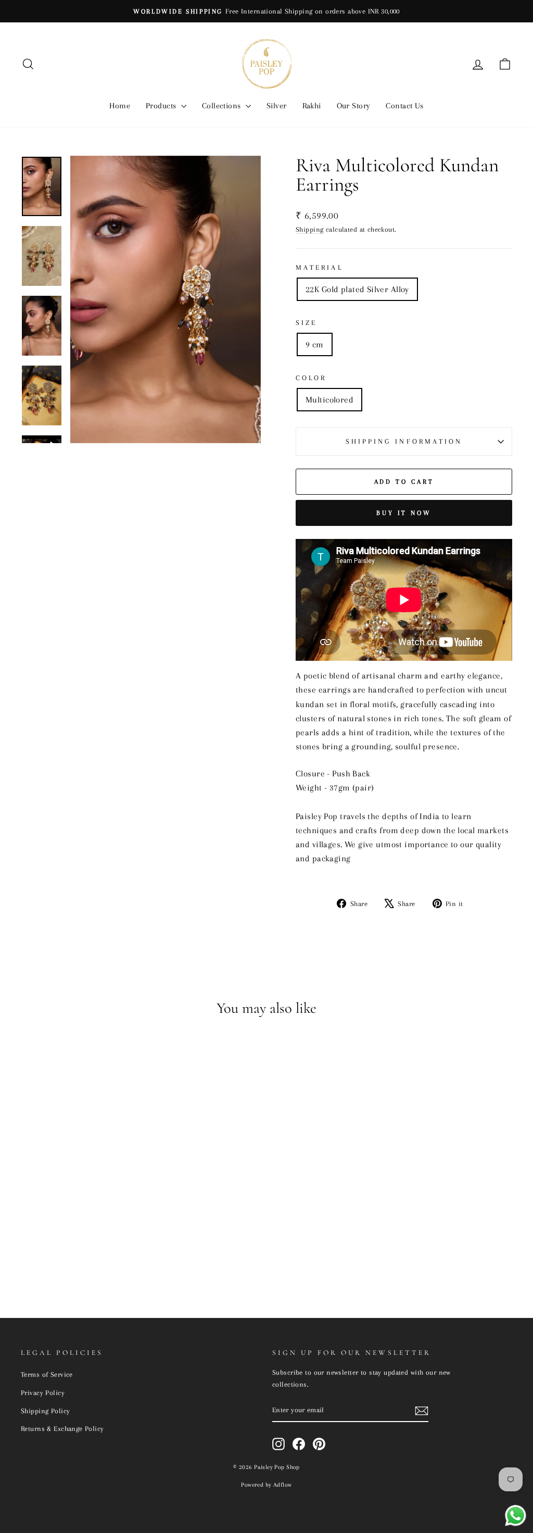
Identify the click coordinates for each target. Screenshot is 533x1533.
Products (162, 105)
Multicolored (329, 400)
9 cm (315, 344)
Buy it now (404, 513)
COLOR (311, 378)
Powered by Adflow (266, 1484)
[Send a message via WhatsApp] (515, 1515)
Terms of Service (47, 1374)
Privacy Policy (43, 1392)
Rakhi (311, 105)
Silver (276, 105)
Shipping (309, 229)
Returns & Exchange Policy (62, 1428)
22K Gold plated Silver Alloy (357, 289)
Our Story (354, 105)
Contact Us (404, 105)
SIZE (306, 322)
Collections (222, 105)
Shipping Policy (45, 1410)
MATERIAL (319, 267)
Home (119, 105)
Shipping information (404, 441)
